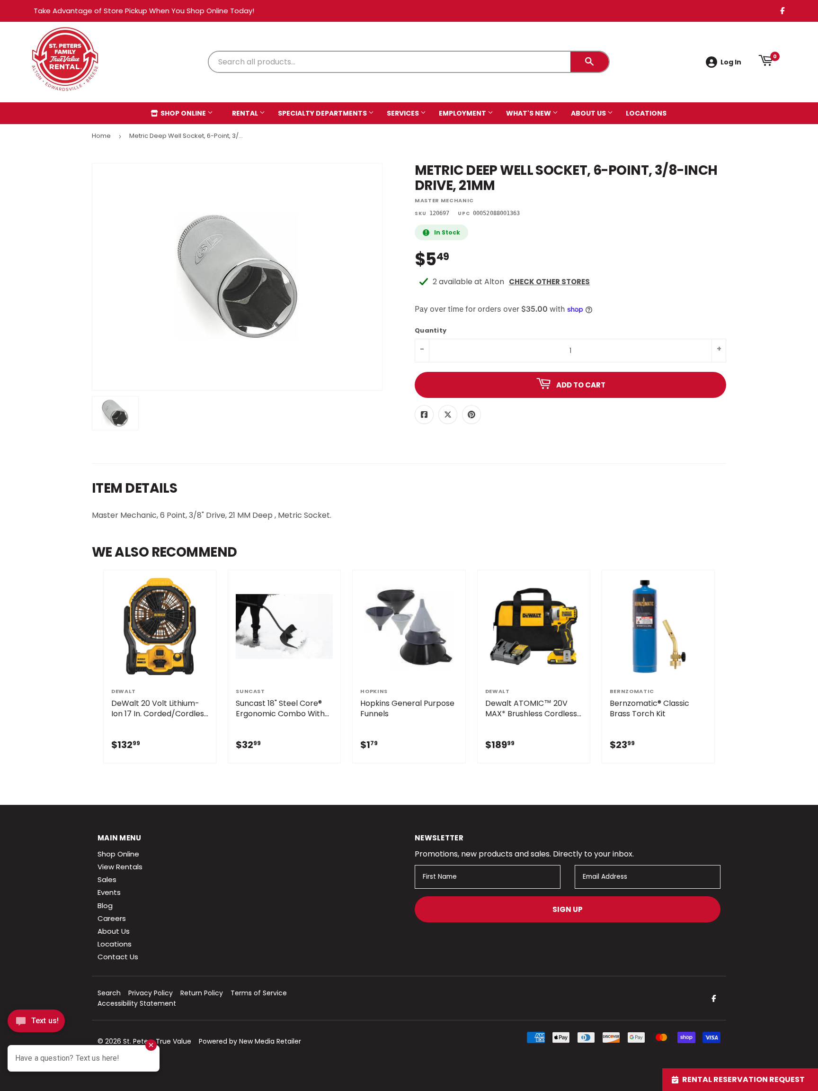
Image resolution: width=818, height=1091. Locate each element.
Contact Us (118, 957)
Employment (463, 113)
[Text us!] (36, 1023)
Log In (730, 62)
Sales (107, 879)
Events (109, 892)
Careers (112, 918)
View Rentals (120, 867)
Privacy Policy (150, 993)
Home (101, 135)
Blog (105, 906)
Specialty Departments (323, 113)
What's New (529, 113)
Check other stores (549, 282)
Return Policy (201, 993)
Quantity (430, 331)
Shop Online (183, 113)
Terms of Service (259, 993)
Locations (646, 113)
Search (109, 993)
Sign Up (567, 909)
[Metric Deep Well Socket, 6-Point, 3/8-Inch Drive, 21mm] (115, 413)
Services (403, 113)
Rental (245, 113)
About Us (589, 113)
